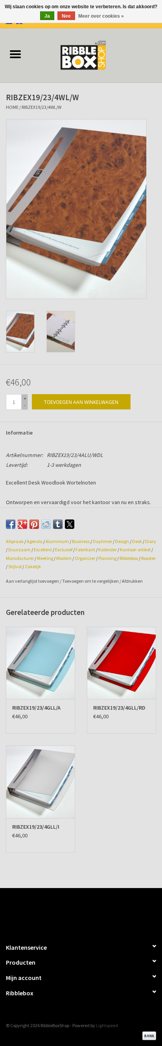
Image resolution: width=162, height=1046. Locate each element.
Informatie (19, 432)
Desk (137, 541)
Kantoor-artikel (135, 549)
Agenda (34, 541)
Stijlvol (15, 566)
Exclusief (63, 549)
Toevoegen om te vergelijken (91, 581)
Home (12, 107)
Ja (47, 16)
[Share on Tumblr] (58, 524)
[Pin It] (34, 524)
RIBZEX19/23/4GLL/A (36, 707)
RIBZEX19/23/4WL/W (41, 107)
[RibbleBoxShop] (96, 54)
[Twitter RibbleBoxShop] (88, 912)
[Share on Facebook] (10, 524)
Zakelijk (33, 566)
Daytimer (102, 541)
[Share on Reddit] (46, 524)
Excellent (43, 549)
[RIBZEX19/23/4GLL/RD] (121, 663)
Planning (107, 558)
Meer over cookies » (101, 16)
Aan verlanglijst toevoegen (33, 581)
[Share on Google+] (22, 524)
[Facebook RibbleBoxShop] (74, 912)
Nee (66, 16)
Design (122, 541)
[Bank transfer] (148, 1035)
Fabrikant (85, 549)
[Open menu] (15, 54)
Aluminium (57, 541)
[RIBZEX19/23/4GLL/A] (40, 663)
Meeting (45, 558)
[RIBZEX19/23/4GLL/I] (40, 781)
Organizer (85, 558)
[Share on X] (69, 524)
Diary (150, 541)
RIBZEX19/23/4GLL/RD (119, 707)
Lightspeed (107, 1025)
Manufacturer (20, 558)
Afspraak (15, 541)
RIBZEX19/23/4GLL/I (35, 826)
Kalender (107, 549)
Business (81, 541)
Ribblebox (129, 558)
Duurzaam (19, 549)
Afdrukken (132, 581)
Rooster (148, 558)
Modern (64, 558)
